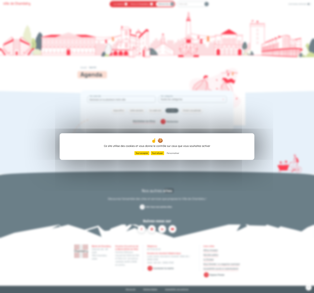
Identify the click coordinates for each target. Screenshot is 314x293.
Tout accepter (142, 153)
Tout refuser (157, 153)
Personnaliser (173, 153)
